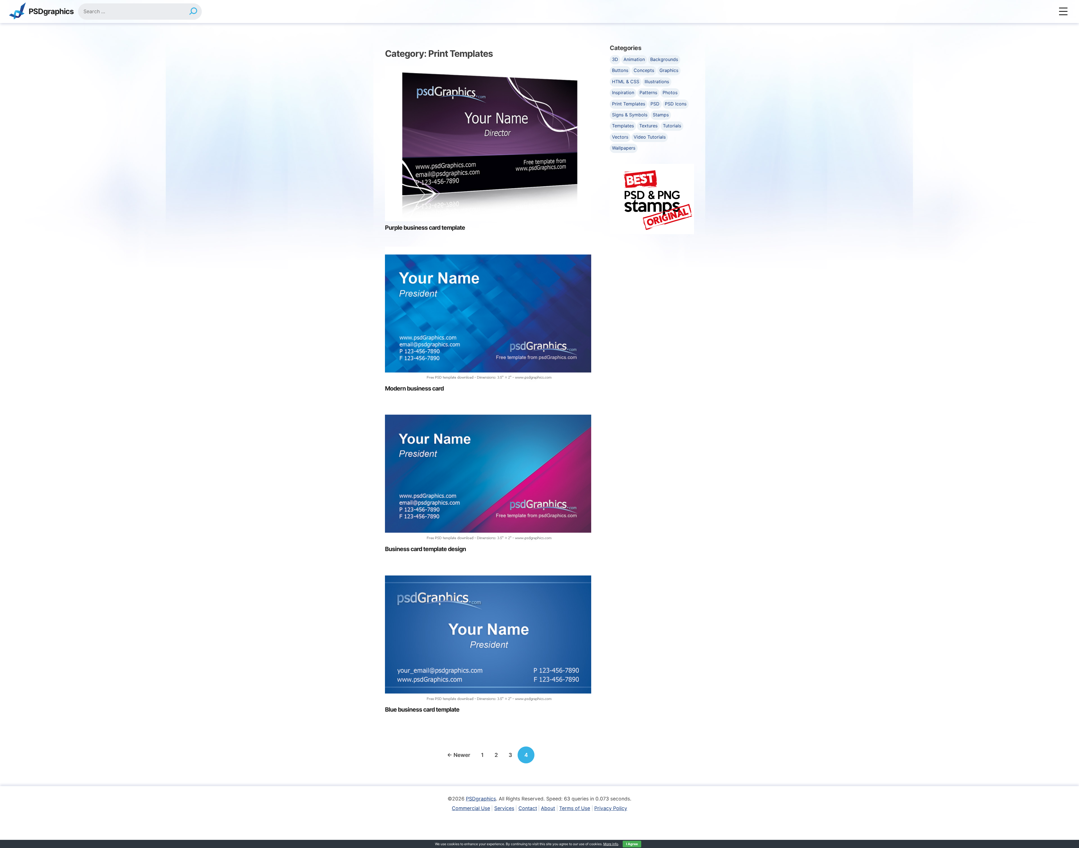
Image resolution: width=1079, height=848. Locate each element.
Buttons (620, 70)
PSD (654, 104)
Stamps (661, 115)
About (548, 808)
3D (615, 59)
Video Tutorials (650, 137)
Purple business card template (425, 227)
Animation (634, 59)
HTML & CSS (625, 81)
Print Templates (628, 104)
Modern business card (414, 388)
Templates (623, 125)
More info (610, 844)
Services (504, 808)
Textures (648, 125)
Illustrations (657, 81)
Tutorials (672, 125)
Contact (527, 808)
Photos (670, 92)
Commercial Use (471, 808)
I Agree (632, 844)
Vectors (620, 137)
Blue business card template (422, 709)
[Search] (193, 11)
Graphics (668, 70)
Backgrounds (664, 59)
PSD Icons (675, 104)
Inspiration (623, 92)
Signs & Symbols (629, 115)
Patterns (648, 92)
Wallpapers (623, 148)
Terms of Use (574, 808)
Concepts (644, 70)
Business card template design (425, 548)
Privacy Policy (610, 808)
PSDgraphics (51, 11)
